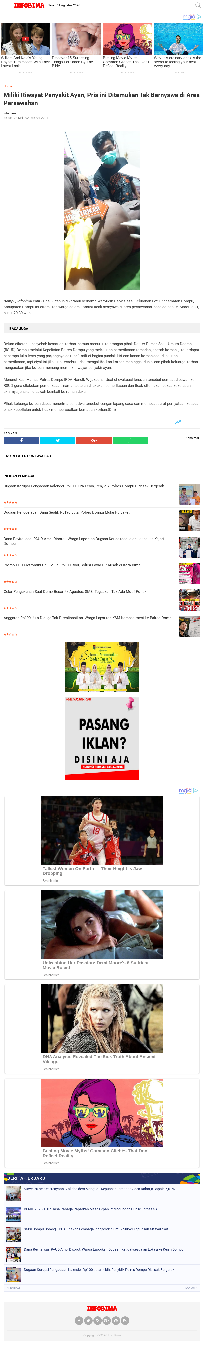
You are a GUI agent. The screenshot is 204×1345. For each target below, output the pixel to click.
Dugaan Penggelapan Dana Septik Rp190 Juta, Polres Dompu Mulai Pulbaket (67, 512)
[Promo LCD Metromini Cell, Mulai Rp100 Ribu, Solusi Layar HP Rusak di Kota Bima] (189, 574)
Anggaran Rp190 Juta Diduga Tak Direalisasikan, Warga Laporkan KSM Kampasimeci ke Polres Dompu (88, 618)
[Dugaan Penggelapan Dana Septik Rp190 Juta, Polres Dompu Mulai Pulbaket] (189, 521)
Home (8, 86)
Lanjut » (191, 1287)
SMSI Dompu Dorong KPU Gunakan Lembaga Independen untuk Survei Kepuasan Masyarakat (96, 1229)
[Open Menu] (6, 5)
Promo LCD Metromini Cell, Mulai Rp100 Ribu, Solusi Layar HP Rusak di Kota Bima (72, 565)
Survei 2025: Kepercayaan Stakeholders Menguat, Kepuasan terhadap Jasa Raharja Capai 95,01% (99, 1189)
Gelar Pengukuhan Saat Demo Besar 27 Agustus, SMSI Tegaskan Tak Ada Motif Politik (75, 591)
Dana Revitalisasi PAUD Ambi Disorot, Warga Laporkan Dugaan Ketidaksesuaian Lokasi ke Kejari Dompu (84, 541)
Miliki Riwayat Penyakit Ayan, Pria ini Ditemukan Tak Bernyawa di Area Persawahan (102, 99)
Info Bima (114, 1335)
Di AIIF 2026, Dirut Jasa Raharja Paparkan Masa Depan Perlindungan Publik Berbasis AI (91, 1209)
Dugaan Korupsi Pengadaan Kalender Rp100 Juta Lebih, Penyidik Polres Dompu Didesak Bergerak (84, 486)
